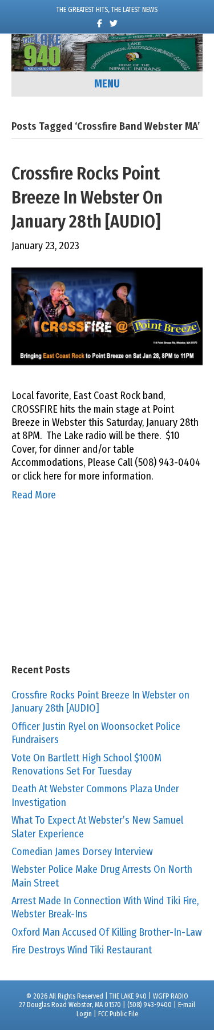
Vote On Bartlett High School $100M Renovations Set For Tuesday (86, 764)
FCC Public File (118, 1014)
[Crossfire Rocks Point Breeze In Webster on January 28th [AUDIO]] (107, 320)
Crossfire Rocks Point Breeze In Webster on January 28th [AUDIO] (87, 197)
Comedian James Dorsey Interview (82, 851)
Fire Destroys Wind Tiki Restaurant (81, 950)
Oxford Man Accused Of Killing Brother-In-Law (106, 932)
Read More (33, 495)
